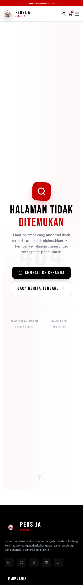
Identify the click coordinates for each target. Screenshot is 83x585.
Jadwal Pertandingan (24, 321)
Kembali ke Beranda (45, 272)
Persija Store (24, 327)
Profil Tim (59, 327)
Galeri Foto (59, 321)
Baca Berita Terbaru (38, 288)
